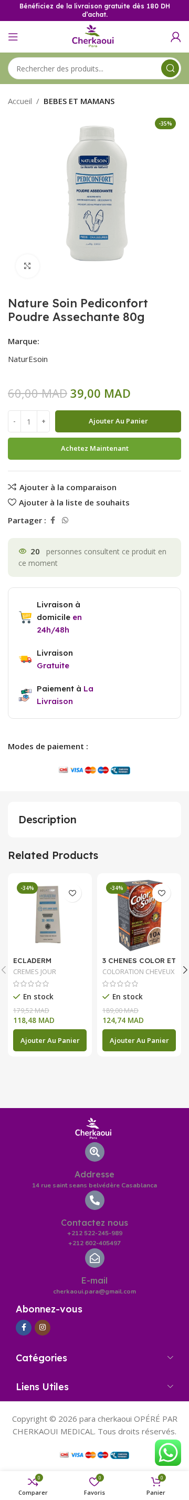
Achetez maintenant (95, 448)
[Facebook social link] (52, 520)
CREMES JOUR (34, 971)
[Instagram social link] (42, 1328)
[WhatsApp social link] (65, 520)
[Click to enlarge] (27, 266)
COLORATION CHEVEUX (138, 971)
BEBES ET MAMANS (79, 101)
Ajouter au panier (118, 421)
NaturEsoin (28, 359)
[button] (50, 1040)
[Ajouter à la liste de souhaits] (72, 893)
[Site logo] (94, 35)
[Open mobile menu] (13, 36)
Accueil (20, 101)
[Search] (170, 68)
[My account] (175, 36)
